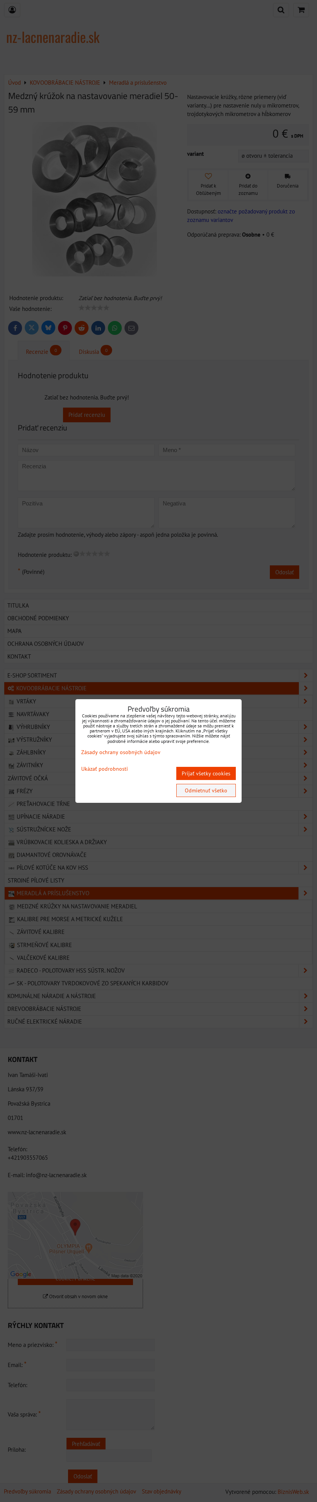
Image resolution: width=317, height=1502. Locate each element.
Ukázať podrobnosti (104, 769)
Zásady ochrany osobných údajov (120, 752)
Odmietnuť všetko (206, 790)
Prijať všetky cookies (206, 773)
